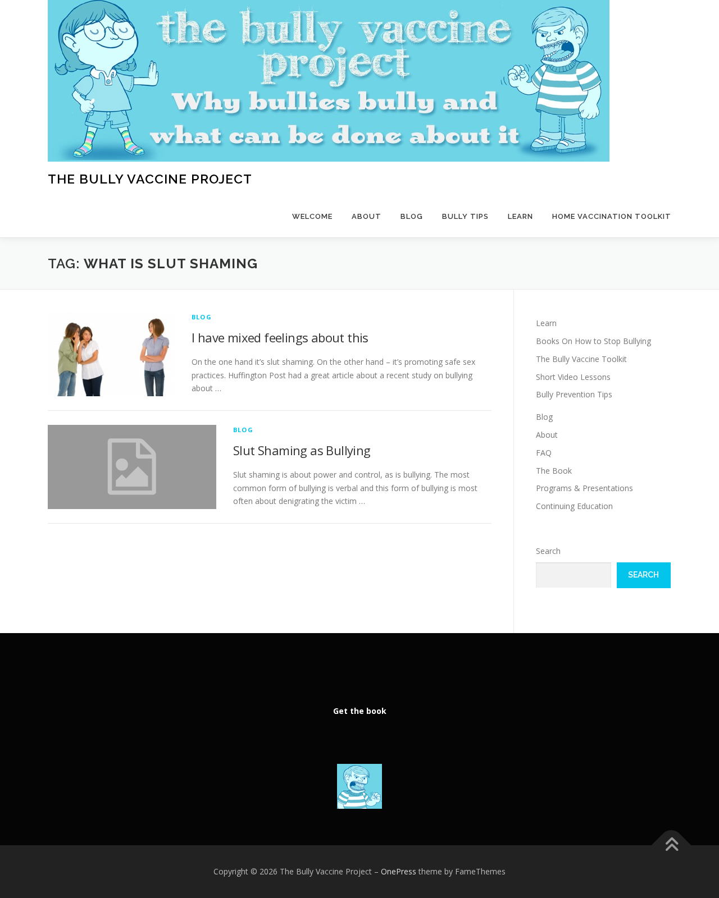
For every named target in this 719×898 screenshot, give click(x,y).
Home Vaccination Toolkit (611, 216)
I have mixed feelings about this (280, 337)
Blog (412, 216)
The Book (554, 470)
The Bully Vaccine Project (150, 178)
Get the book (359, 710)
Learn (520, 216)
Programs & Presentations (584, 488)
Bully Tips (465, 216)
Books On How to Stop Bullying (593, 341)
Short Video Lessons (573, 377)
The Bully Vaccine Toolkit (581, 359)
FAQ (544, 452)
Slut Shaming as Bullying (302, 450)
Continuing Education (574, 506)
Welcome (312, 216)
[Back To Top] (671, 845)
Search (548, 551)
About (366, 216)
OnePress (398, 871)
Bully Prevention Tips (574, 394)
